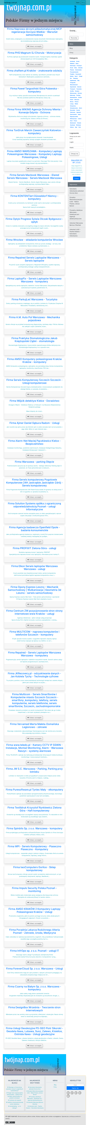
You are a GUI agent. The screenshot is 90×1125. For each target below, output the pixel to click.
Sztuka (80, 97)
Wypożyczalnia (74, 116)
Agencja (78, 112)
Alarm (80, 108)
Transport (72, 89)
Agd (76, 127)
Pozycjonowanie (74, 72)
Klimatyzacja (73, 118)
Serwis (78, 110)
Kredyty (77, 91)
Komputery (73, 106)
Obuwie (79, 123)
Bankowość (73, 123)
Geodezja (72, 125)
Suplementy (73, 80)
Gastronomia (73, 114)
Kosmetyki (78, 74)
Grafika (72, 91)
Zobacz (76, 178)
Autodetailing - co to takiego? (15, 1107)
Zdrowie (80, 67)
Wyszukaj (74, 38)
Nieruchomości (74, 84)
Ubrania (80, 93)
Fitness (76, 101)
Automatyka (78, 70)
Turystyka (79, 89)
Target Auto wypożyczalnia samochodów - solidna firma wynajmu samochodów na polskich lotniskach (15, 1095)
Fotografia (72, 82)
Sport (76, 76)
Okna (75, 67)
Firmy (71, 52)
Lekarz (79, 118)
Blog (83, 2)
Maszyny (76, 99)
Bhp (78, 80)
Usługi (80, 76)
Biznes (71, 101)
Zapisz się (75, 1088)
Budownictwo (73, 97)
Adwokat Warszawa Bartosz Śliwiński (76, 224)
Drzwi (71, 67)
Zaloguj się (74, 153)
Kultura (72, 127)
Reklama (72, 63)
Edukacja (78, 125)
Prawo (75, 120)
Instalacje (72, 61)
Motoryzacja (73, 93)
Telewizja (75, 78)
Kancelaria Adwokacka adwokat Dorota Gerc (77, 191)
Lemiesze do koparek (15, 1100)
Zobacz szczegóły (35, 46)
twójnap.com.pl (10, 3)
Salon (79, 114)
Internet (79, 86)
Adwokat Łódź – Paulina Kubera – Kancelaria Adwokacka (75, 233)
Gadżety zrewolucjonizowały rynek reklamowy (15, 1103)
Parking (78, 95)
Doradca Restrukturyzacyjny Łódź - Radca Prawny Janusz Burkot (76, 201)
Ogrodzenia (73, 86)
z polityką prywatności (75, 1116)
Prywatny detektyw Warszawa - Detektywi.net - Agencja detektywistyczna (76, 214)
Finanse (72, 70)
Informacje (72, 65)
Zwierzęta (72, 112)
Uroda (77, 61)
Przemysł (79, 65)
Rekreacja (72, 95)
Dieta (77, 63)
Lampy (72, 103)
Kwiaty (71, 76)
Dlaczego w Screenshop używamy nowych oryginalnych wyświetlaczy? (14, 1088)
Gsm (79, 127)
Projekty (72, 74)
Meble (76, 103)
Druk (71, 120)
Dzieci (71, 99)
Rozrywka (72, 110)
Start (78, 2)
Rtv (71, 78)
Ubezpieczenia (74, 108)
